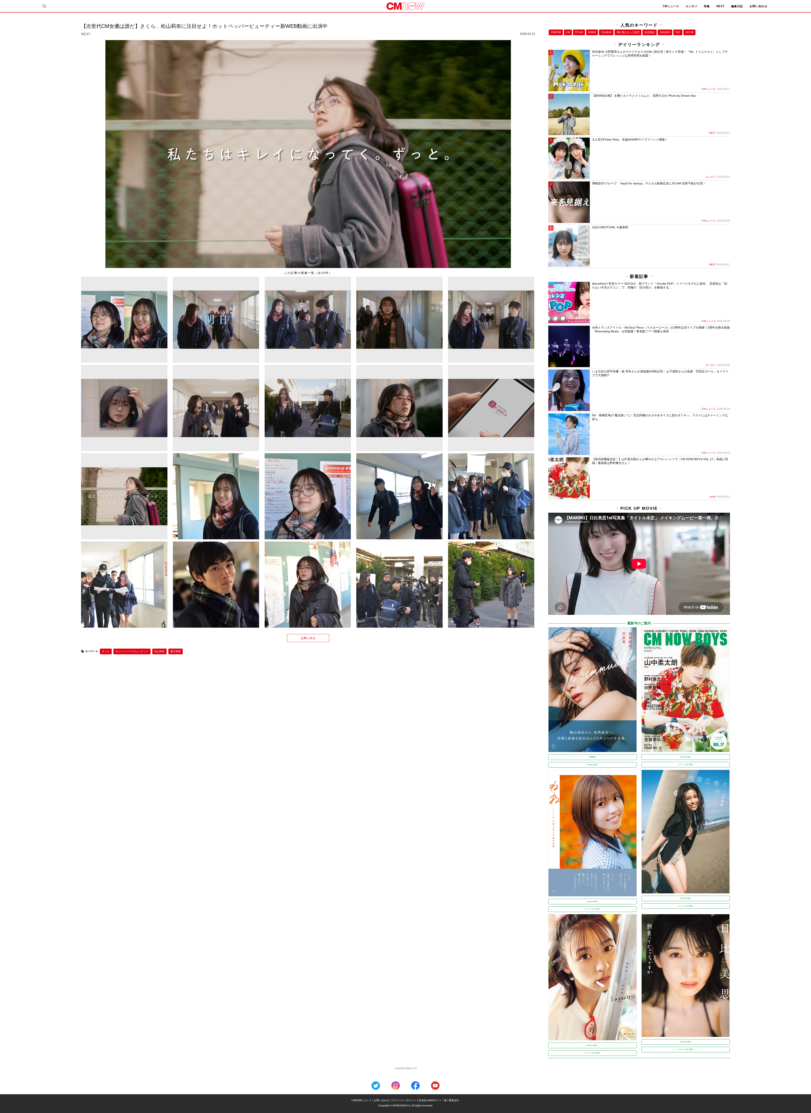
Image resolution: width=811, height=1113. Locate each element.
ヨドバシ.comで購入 (685, 764)
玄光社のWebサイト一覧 (433, 1100)
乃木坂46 (606, 32)
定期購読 (592, 757)
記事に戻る (308, 638)
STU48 (579, 32)
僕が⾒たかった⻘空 (628, 32)
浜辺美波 (649, 32)
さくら (106, 651)
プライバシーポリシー (403, 1100)
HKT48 (690, 32)
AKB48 (592, 32)
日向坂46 (665, 32)
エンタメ (692, 6)
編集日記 (737, 6)
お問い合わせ (758, 6)
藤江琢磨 (175, 651)
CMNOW (556, 32)
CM (568, 32)
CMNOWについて (361, 1100)
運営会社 (454, 1100)
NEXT (720, 6)
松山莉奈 (159, 651)
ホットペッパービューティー (132, 651)
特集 (707, 6)
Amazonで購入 (592, 765)
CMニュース (671, 6)
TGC (677, 32)
